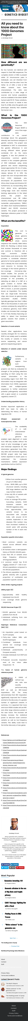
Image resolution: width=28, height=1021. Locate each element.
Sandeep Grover (8, 38)
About (3, 959)
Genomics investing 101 (13, 881)
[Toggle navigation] (2, 14)
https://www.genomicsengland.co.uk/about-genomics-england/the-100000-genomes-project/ (15, 795)
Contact (3, 962)
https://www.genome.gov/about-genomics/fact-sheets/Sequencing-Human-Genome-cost (14, 762)
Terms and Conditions (8, 975)
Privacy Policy (5, 973)
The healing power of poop (15, 996)
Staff (2, 964)
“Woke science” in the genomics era (13, 989)
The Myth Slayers (12, 983)
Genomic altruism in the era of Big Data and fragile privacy (15, 891)
